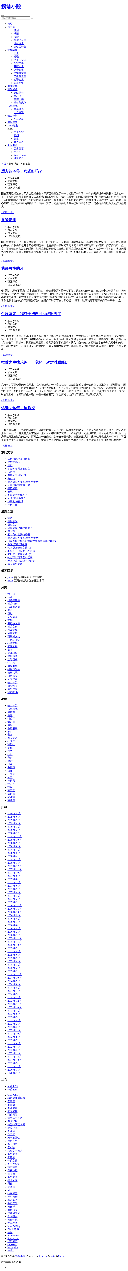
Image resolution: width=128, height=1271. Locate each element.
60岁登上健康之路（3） (20, 554)
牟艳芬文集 (20, 76)
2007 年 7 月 (14, 882)
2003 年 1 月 (14, 1030)
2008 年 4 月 (14, 856)
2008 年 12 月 (14, 833)
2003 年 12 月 (14, 1000)
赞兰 (9, 751)
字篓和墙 (12, 488)
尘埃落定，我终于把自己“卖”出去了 (31, 314)
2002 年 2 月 (14, 1050)
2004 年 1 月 (14, 997)
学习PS (18, 96)
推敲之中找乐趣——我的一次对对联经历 (35, 362)
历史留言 (19, 148)
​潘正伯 (11, 793)
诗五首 (11, 531)
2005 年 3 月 (14, 964)
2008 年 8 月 (14, 846)
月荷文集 (19, 66)
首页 (9, 23)
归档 (16, 135)
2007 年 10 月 (14, 872)
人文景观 (19, 112)
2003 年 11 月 (14, 1004)
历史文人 (12, 524)
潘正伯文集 (20, 60)
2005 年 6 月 (14, 954)
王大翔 (11, 774)
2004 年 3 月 (14, 994)
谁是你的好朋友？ (17, 495)
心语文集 (19, 79)
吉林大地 (12, 106)
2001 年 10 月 (14, 1060)
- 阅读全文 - (7, 212)
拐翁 (9, 787)
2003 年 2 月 (14, 1027)
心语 (9, 754)
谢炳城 (11, 712)
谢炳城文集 (20, 73)
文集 (16, 53)
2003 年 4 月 (14, 1020)
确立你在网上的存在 (18, 468)
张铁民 (11, 780)
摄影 (16, 37)
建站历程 (19, 92)
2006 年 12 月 (14, 905)
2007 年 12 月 (14, 866)
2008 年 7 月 (14, 849)
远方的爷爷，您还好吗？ (21, 171)
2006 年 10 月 (14, 912)
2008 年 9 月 (14, 843)
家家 (9, 757)
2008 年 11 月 (14, 836)
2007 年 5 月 (14, 889)
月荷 (9, 764)
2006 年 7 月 (14, 922)
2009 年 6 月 (14, 816)
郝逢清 (11, 797)
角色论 (11, 478)
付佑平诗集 (20, 40)
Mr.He (61, 1256)
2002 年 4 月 (14, 1046)
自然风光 (19, 109)
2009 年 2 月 (14, 830)
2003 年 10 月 (14, 1007)
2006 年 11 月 (14, 908)
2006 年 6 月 (14, 925)
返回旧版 (12, 145)
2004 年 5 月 (14, 987)
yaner (10, 577)
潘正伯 (11, 722)
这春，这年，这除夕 (18, 408)
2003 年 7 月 (14, 1010)
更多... (10, 1250)
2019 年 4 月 (14, 813)
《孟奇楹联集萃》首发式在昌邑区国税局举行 (32, 541)
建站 (9, 761)
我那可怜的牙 (12, 268)
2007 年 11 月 (14, 869)
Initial (53, 1256)
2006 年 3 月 (14, 931)
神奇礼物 (12, 504)
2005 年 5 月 (14, 958)
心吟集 (11, 741)
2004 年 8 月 (14, 984)
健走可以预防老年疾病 (19, 557)
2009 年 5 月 (14, 820)
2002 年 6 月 (14, 1043)
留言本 (17, 152)
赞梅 (9, 747)
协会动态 (19, 119)
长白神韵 (12, 115)
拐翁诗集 (19, 43)
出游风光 (12, 521)
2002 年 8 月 (14, 1037)
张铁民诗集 (20, 46)
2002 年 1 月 (14, 1053)
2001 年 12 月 (14, 1056)
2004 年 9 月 (14, 981)
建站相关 (12, 89)
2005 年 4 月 (14, 961)
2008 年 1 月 (14, 862)
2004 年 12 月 (14, 974)
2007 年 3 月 (14, 895)
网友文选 (12, 738)
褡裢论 (11, 472)
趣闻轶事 (12, 86)
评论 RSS (12, 1089)
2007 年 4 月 (14, 892)
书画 (16, 33)
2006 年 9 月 (14, 915)
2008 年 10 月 (14, 839)
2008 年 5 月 (14, 853)
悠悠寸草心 (13, 462)
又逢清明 (8, 220)
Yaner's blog (20, 155)
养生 (9, 725)
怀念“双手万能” (16, 498)
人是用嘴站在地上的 (18, 485)
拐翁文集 (19, 63)
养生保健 (12, 122)
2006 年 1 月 (14, 935)
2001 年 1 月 (14, 1066)
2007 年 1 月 (14, 902)
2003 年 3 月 (14, 1023)
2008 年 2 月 (14, 859)
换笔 (9, 491)
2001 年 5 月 (14, 1063)
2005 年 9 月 (14, 948)
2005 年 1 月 (14, 971)
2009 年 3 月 (14, 826)
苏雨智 (11, 790)
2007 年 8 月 (14, 879)
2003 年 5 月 (14, 1017)
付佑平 (11, 718)
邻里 (16, 138)
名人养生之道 (14, 564)
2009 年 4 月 (14, 823)
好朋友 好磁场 (15, 501)
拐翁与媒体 (20, 102)
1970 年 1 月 (14, 1073)
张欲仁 (11, 744)
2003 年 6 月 (14, 1014)
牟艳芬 (11, 767)
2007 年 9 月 (14, 876)
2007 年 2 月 (14, 899)
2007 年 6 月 (14, 885)
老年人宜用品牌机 (17, 475)
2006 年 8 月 (14, 918)
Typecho (43, 1256)
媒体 (9, 770)
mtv (9, 731)
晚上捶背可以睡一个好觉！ (22, 560)
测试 (9, 465)
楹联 (16, 56)
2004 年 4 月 (14, 991)
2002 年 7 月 (14, 1040)
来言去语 (19, 142)
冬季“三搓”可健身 (17, 544)
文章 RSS (12, 1086)
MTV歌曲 (12, 125)
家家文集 (19, 83)
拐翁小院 (11, 6)
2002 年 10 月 (14, 1033)
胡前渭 (11, 800)
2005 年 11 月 (14, 941)
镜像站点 (19, 158)
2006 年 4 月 (14, 928)
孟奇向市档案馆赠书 (18, 458)
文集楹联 (12, 50)
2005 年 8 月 (14, 951)
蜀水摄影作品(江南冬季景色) (23, 481)
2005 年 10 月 (14, 945)
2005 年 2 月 (14, 968)
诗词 (16, 30)
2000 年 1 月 (14, 1069)
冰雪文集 (19, 69)
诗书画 (11, 27)
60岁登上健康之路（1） (20, 547)
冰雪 (9, 777)
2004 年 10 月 (14, 977)
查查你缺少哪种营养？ (19, 528)
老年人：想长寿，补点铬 (21, 551)
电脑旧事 (19, 99)
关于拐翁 (19, 132)
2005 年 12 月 (14, 938)
